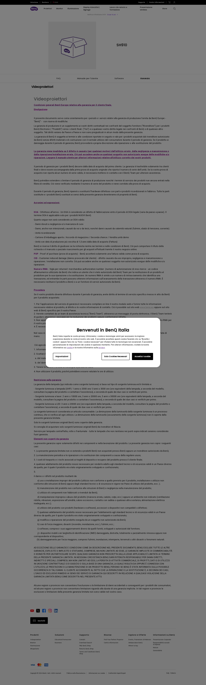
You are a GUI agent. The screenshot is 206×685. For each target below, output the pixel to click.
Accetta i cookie (142, 356)
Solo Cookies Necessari (115, 356)
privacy (102, 347)
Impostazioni (62, 356)
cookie (70, 347)
